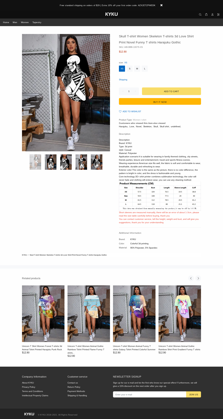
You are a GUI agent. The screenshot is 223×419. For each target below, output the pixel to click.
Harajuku (123, 126)
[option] (37, 162)
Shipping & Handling (77, 395)
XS (122, 68)
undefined (175, 126)
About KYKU (28, 383)
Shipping (123, 79)
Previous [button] (191, 278)
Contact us (73, 383)
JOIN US (193, 394)
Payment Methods (76, 391)
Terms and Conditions (32, 391)
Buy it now (160, 102)
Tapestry (36, 22)
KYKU (24, 255)
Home (6, 22)
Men (15, 22)
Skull (155, 126)
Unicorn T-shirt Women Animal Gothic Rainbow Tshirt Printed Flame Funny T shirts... (86, 349)
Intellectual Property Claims (35, 395)
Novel (138, 126)
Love (131, 126)
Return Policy (74, 387)
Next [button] (198, 278)
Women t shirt (139, 120)
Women (25, 22)
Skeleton (147, 126)
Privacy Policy (28, 387)
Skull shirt (164, 126)
